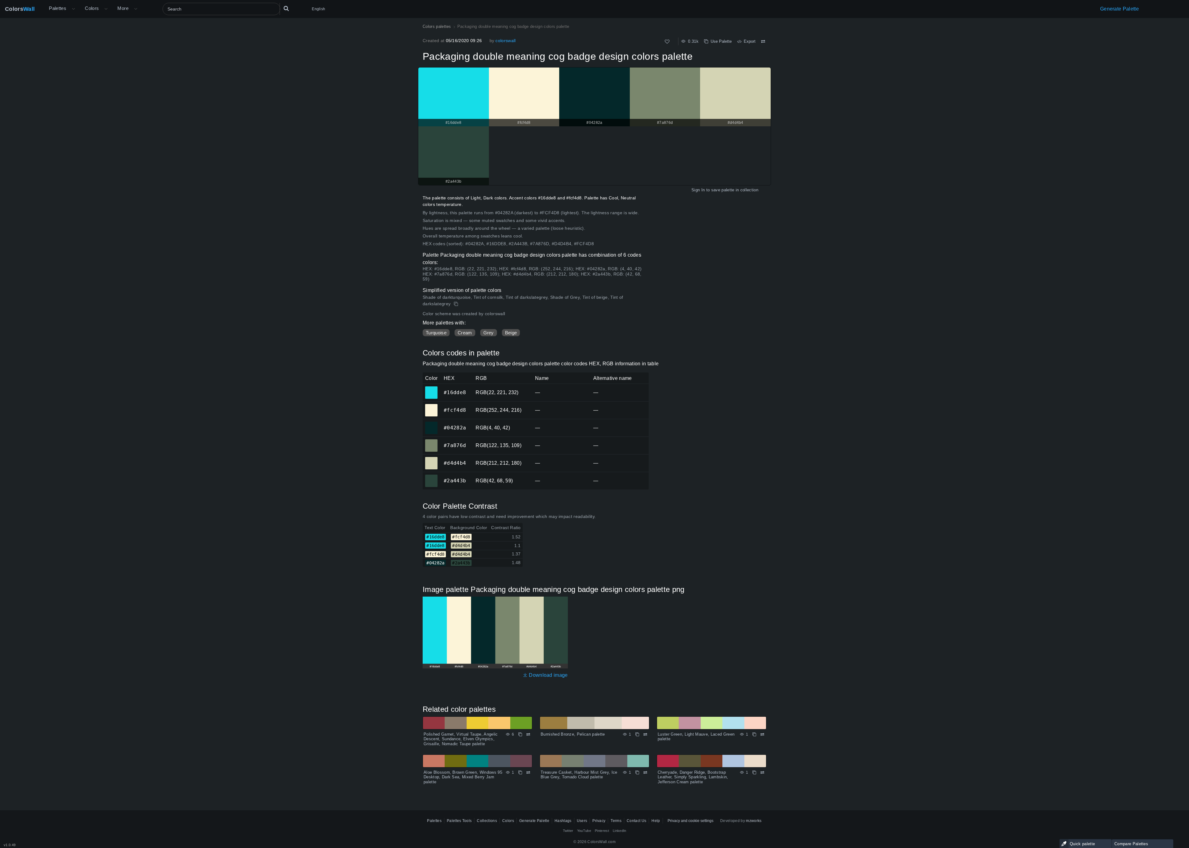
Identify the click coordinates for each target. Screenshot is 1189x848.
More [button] (122, 8)
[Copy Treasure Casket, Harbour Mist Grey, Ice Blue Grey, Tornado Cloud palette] (637, 772)
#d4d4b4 (431, 458)
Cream (465, 332)
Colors (20, 9)
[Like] (667, 42)
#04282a (431, 423)
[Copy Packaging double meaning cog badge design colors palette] (456, 304)
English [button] (318, 9)
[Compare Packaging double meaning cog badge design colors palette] (763, 41)
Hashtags (563, 821)
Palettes (57, 8)
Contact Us (636, 821)
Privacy (598, 821)
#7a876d (431, 441)
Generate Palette (1119, 8)
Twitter (568, 831)
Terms (616, 821)
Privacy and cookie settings (690, 821)
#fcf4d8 (431, 405)
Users (582, 821)
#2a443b (431, 476)
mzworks (753, 821)
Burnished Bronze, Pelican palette (573, 734)
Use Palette (720, 41)
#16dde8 (431, 388)
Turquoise (436, 332)
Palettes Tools (459, 821)
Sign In (698, 190)
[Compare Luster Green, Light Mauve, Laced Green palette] (762, 734)
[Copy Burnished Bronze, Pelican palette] (637, 734)
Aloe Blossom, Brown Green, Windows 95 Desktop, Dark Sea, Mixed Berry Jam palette (463, 777)
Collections (487, 821)
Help (655, 821)
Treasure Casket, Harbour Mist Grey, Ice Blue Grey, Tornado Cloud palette (579, 775)
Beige (511, 332)
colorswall (505, 40)
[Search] (286, 9)
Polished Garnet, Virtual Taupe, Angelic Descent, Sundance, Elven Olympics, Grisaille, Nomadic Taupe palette (461, 739)
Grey (488, 332)
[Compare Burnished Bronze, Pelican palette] (645, 734)
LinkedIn (619, 831)
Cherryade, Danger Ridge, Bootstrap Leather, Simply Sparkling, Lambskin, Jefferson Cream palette (693, 777)
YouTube (584, 831)
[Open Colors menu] (106, 9)
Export (748, 41)
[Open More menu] (73, 9)
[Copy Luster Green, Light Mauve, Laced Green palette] (754, 734)
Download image (548, 675)
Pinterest (602, 831)
